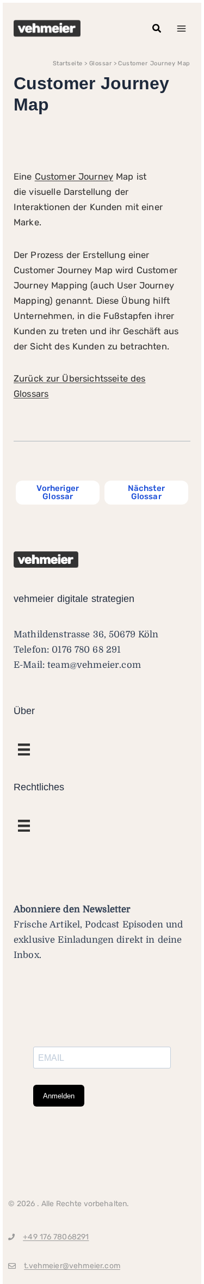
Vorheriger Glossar (57, 492)
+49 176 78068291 (56, 1237)
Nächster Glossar (146, 492)
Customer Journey (74, 176)
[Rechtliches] (24, 749)
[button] (157, 28)
